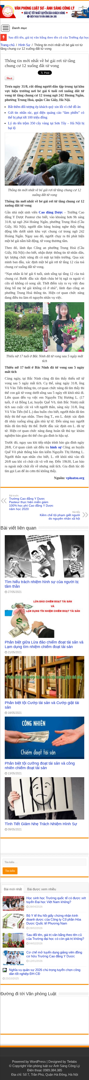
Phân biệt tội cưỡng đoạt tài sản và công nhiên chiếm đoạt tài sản (40, 765)
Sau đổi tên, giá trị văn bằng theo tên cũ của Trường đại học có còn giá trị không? (55, 936)
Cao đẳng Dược (51, 212)
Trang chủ (7, 45)
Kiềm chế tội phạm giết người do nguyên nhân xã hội (60, 515)
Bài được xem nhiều (41, 889)
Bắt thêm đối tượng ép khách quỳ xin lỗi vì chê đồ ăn (44, 107)
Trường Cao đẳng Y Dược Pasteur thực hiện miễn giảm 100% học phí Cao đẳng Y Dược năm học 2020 (31, 502)
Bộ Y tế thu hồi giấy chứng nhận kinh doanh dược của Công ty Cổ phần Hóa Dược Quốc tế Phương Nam (53, 919)
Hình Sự (24, 45)
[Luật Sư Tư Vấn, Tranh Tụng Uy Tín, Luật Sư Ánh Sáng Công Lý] (44, 11)
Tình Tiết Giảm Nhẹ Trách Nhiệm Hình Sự (41, 824)
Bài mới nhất (13, 889)
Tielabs (72, 1061)
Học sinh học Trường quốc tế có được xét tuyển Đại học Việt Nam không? (56, 900)
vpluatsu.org (75, 478)
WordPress (38, 1061)
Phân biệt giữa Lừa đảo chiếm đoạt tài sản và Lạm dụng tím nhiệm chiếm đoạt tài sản (44, 644)
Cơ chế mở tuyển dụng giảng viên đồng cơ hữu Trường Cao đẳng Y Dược (54, 954)
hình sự (55, 447)
